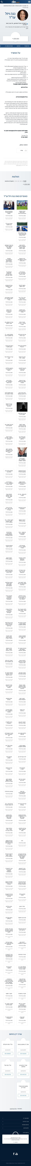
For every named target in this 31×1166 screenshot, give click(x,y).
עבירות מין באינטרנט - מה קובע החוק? (22, 273)
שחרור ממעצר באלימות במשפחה (22, 559)
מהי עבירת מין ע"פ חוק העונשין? (22, 393)
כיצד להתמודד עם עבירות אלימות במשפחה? (9, 870)
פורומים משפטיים (25, 1124)
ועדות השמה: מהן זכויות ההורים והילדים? (22, 212)
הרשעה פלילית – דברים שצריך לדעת (9, 369)
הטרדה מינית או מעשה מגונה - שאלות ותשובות (22, 624)
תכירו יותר (16, 1142)
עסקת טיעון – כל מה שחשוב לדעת (9, 335)
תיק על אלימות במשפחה (22, 508)
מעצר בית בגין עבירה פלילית (22, 722)
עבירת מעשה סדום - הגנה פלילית (9, 405)
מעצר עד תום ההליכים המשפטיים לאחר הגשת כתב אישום (22, 1005)
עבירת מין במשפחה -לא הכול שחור (9, 381)
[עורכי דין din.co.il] (15, 2)
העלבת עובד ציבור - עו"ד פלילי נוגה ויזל (8, 829)
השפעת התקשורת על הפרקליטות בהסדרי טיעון (9, 260)
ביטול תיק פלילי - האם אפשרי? (9, 346)
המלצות (18, 46)
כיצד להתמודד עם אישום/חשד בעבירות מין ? (9, 955)
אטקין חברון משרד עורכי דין (23, 1086)
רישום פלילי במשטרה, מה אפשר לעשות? (22, 459)
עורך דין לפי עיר (26, 1121)
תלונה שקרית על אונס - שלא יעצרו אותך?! (22, 610)
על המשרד (26, 46)
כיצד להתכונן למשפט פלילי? (22, 869)
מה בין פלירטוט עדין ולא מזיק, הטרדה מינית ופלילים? (9, 624)
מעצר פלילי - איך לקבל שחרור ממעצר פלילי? (9, 521)
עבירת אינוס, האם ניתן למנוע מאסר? (22, 381)
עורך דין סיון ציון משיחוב (23, 1065)
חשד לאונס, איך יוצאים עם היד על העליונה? (22, 583)
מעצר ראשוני (9, 993)
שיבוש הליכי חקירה (22, 768)
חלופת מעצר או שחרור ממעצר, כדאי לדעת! (9, 674)
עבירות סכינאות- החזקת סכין (22, 929)
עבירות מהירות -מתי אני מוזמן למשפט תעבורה (22, 883)
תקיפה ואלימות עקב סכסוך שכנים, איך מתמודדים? (9, 584)
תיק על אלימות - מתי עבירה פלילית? (22, 369)
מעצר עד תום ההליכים (22, 779)
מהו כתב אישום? (22, 917)
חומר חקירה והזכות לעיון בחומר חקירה (9, 637)
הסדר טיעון (22, 906)
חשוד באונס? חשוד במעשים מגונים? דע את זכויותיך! (22, 686)
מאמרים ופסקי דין (9, 46)
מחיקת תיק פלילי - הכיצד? (22, 346)
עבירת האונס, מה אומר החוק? (9, 322)
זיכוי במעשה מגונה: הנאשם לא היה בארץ (22, 260)
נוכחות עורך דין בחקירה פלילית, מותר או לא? (22, 968)
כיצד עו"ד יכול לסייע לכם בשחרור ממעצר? (22, 299)
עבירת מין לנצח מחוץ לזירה (22, 413)
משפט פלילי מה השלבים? (9, 471)
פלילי (21, 150)
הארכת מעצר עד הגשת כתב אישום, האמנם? (22, 649)
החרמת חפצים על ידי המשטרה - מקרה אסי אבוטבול (22, 816)
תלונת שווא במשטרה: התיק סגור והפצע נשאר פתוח (22, 246)
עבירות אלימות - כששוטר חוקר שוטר (22, 829)
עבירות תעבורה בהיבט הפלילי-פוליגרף (9, 895)
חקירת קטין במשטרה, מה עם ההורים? (9, 438)
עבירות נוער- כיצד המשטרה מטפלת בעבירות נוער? (22, 980)
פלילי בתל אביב (13, 1108)
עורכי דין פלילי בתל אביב (9, 5)
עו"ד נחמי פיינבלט (7, 1044)
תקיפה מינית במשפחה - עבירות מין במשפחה (9, 597)
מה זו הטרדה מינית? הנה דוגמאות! (22, 571)
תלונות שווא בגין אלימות (22, 733)
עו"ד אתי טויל (7, 1065)
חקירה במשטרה (22, 993)
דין (27, 5)
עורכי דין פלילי (18, 5)
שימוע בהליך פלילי (22, 894)
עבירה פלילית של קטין (9, 357)
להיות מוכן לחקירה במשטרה (22, 942)
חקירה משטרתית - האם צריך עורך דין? (9, 734)
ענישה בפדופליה (9, 791)
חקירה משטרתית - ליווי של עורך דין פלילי (9, 299)
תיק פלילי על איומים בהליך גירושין (22, 438)
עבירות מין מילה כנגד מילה (22, 335)
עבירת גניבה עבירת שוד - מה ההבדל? (9, 509)
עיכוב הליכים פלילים (9, 907)
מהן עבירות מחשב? (9, 967)
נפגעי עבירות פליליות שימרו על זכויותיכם (9, 943)
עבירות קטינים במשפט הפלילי (22, 471)
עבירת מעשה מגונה (9, 768)
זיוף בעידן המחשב (22, 1017)
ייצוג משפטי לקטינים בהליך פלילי (22, 311)
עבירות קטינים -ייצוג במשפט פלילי (8, 286)
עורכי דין (24, 5)
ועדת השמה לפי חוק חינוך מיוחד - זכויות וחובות (22, 234)
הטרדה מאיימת (22, 954)
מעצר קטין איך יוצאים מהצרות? (22, 673)
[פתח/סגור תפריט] (29, 2)
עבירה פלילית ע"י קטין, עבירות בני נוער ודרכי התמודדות (22, 597)
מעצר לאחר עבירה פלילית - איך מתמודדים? (22, 425)
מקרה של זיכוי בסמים (8, 746)
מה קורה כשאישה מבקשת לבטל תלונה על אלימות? (9, 246)
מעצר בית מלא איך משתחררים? (9, 661)
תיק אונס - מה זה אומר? (22, 494)
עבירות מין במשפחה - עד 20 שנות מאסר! (9, 483)
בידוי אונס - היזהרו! (22, 710)
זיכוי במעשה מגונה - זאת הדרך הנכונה (9, 649)
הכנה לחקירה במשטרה (9, 722)
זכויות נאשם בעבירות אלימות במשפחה (22, 483)
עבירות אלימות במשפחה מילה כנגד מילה (8, 571)
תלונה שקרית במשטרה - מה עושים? (8, 711)
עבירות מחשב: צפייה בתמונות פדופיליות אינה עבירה (9, 842)
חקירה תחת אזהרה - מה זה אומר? (22, 323)
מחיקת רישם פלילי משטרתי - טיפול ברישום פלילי (9, 450)
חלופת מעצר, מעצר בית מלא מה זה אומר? (22, 661)
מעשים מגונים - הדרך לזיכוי (9, 546)
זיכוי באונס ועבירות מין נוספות (9, 311)
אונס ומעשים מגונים (9, 699)
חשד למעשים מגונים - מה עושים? (9, 686)
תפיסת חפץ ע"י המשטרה (9, 1017)
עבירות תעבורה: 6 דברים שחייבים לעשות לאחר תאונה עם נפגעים (22, 856)
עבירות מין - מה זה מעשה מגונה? (9, 804)
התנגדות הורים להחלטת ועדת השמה (9, 212)
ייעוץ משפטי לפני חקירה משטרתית (9, 393)
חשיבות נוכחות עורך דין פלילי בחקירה (8, 883)
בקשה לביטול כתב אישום (22, 285)
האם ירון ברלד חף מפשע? (8, 224)
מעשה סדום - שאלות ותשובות (22, 746)
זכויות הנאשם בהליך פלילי (22, 520)
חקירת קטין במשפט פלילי (9, 558)
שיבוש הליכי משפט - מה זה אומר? (22, 547)
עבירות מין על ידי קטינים (22, 804)
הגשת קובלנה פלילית (9, 918)
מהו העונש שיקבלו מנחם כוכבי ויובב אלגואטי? (9, 816)
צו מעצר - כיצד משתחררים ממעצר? (22, 533)
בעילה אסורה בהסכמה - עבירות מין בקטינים (9, 610)
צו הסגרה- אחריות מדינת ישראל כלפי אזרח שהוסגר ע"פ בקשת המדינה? (9, 981)
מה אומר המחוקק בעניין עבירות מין (22, 792)
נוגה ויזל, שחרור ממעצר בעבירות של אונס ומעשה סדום (9, 930)
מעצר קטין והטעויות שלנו (22, 699)
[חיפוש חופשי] (1, 2)
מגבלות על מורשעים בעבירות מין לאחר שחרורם (8, 273)
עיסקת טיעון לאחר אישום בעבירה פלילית (9, 780)
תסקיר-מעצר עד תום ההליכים (9, 1004)
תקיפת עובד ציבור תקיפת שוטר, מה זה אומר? (9, 495)
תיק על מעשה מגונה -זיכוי (22, 357)
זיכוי (22, 840)
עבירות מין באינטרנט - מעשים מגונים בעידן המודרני (8, 533)
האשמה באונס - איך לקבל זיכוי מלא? (22, 637)
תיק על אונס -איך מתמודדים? (9, 425)
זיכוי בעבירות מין (22, 757)
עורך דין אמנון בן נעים (23, 1044)
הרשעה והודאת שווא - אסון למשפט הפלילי (9, 855)
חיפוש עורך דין (26, 1118)
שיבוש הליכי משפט (9, 757)
